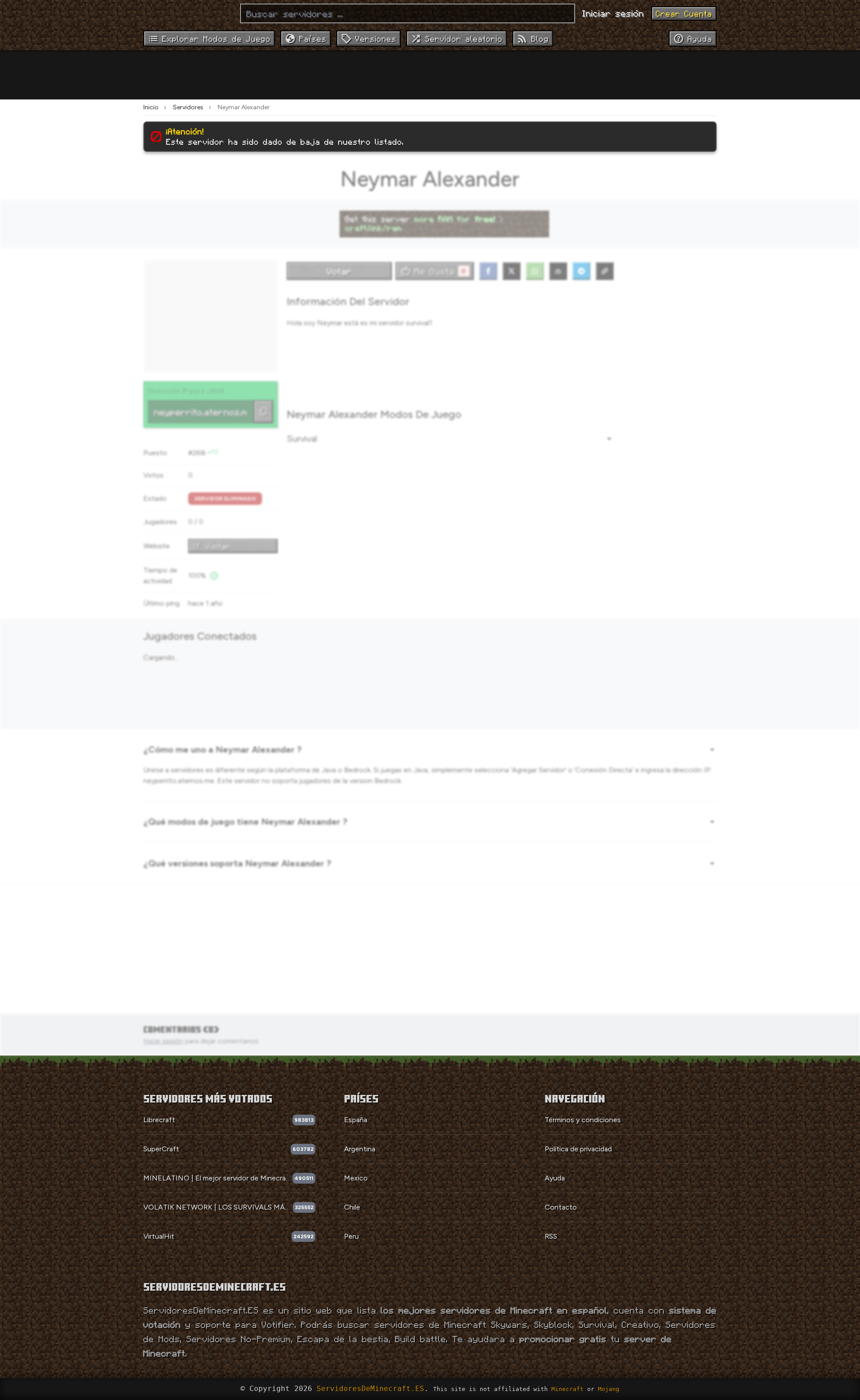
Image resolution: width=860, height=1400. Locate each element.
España (355, 1120)
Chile (352, 1207)
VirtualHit (158, 1236)
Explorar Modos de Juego (216, 38)
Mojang (608, 1389)
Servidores (188, 107)
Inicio (151, 107)
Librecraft (159, 1120)
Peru (351, 1236)
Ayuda (555, 1178)
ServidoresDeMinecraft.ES (370, 1388)
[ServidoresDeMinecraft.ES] (188, 13)
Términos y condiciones (583, 1120)
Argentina (359, 1149)
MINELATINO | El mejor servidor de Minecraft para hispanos (217, 1178)
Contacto (561, 1207)
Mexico (356, 1178)
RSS (551, 1236)
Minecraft (567, 1389)
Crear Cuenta (684, 13)
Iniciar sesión (613, 13)
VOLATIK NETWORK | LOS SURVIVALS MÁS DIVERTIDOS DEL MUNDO (218, 1207)
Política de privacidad (578, 1149)
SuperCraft (161, 1149)
